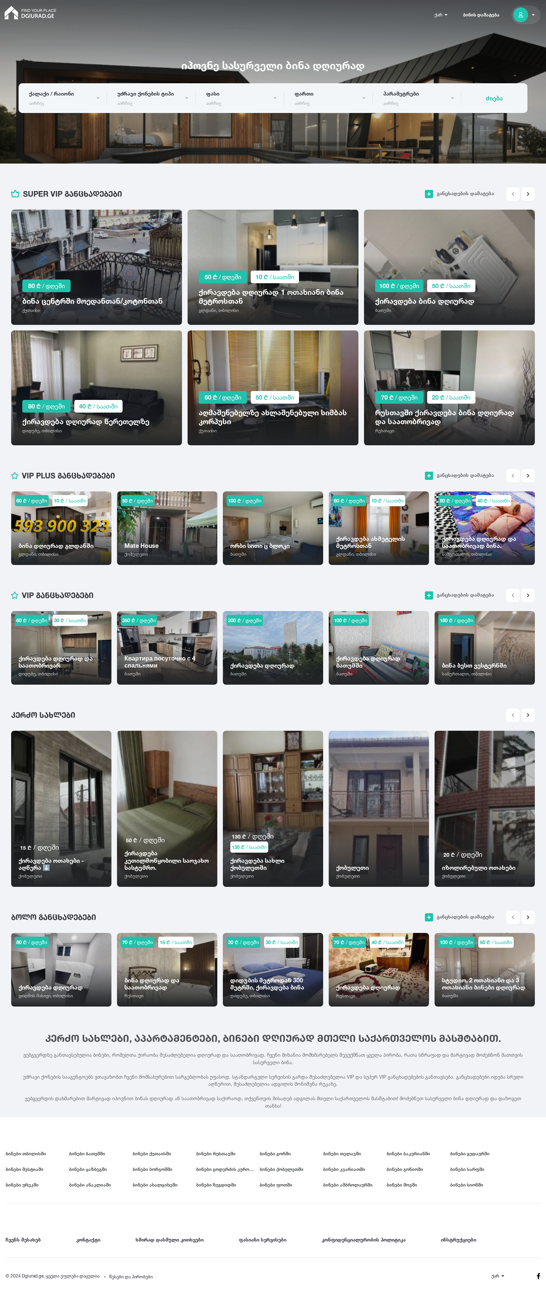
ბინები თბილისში (26, 1153)
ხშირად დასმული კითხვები (170, 1240)
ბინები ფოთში (276, 1185)
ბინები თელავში (342, 1153)
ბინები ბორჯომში (152, 1169)
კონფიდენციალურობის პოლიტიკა (364, 1240)
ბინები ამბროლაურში (348, 1185)
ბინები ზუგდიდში (216, 1185)
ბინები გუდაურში (470, 1153)
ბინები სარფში (467, 1169)
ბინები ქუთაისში (152, 1153)
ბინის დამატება (481, 14)
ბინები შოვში (402, 1185)
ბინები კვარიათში (344, 1169)
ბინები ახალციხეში (155, 1185)
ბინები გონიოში (405, 1169)
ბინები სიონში (466, 1185)
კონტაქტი (88, 1240)
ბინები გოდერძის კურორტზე (228, 1169)
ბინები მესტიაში (24, 1169)
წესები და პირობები (131, 1276)
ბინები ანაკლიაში (90, 1185)
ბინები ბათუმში (87, 1153)
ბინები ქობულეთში (281, 1169)
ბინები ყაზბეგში (88, 1169)
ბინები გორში (275, 1153)
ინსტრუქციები (458, 1240)
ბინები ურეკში (22, 1185)
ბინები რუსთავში (215, 1153)
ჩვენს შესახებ (23, 1240)
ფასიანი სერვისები (262, 1240)
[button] (528, 194)
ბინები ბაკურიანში (408, 1153)
